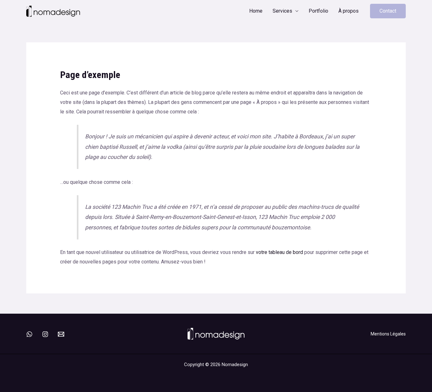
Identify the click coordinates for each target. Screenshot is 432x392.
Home (255, 11)
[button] (388, 11)
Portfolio (318, 11)
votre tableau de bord (279, 252)
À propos (348, 11)
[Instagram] (45, 334)
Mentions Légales (388, 333)
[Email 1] (61, 334)
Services (282, 11)
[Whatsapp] (29, 334)
